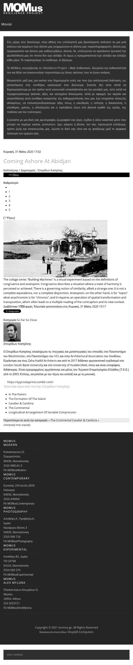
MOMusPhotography (15, 509)
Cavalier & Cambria (21, 403)
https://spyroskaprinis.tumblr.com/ (30, 382)
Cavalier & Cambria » (85, 420)
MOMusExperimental (15, 547)
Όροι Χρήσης (15, 654)
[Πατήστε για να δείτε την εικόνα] (55, 248)
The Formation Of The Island (27, 399)
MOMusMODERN (10, 443)
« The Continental (59, 420)
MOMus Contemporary (16, 476)
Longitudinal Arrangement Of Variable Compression (42, 412)
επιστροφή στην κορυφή (16, 425)
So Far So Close (27, 320)
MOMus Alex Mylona (14, 581)
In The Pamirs (17, 394)
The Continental (19, 408)
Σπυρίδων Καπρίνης (50, 170)
